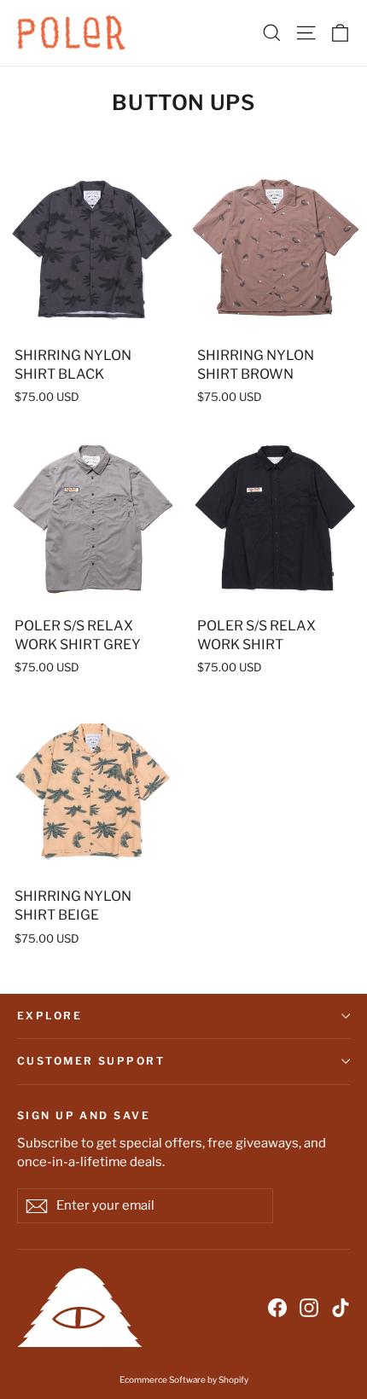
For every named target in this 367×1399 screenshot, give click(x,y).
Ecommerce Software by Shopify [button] (183, 1379)
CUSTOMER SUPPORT (91, 1060)
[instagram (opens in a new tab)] (309, 1307)
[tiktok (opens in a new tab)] (340, 1307)
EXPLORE (49, 1015)
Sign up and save (83, 1115)
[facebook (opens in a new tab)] (277, 1307)
